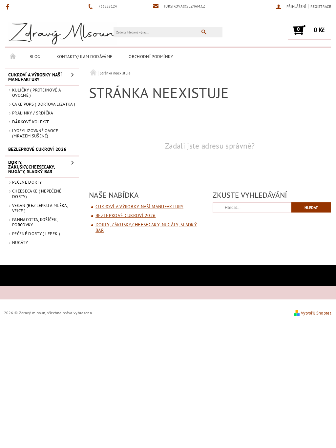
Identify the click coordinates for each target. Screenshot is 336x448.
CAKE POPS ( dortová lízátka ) (43, 104)
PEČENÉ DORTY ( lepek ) (36, 233)
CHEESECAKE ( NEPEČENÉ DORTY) (37, 193)
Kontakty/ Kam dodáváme (84, 56)
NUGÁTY (20, 242)
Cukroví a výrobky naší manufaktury (35, 77)
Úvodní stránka (13, 56)
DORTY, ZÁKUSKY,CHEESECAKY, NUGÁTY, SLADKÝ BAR (31, 166)
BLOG (35, 56)
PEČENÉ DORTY (27, 182)
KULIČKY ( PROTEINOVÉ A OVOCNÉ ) (36, 92)
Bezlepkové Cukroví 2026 (37, 149)
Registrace (320, 6)
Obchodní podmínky (151, 56)
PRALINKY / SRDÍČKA (32, 113)
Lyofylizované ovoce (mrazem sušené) (35, 133)
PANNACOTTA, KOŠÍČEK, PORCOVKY (34, 222)
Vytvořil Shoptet (316, 313)
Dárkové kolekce (31, 122)
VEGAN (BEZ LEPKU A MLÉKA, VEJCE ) (40, 208)
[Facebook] (8, 7)
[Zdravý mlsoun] (62, 33)
